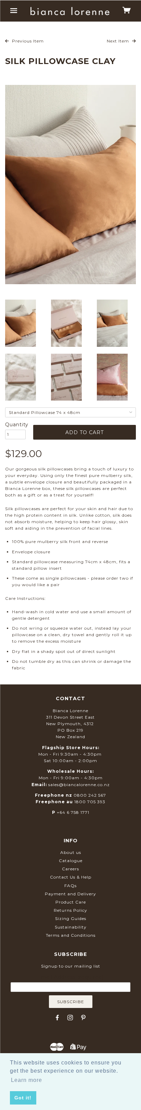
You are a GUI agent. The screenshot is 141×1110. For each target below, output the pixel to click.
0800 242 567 (90, 795)
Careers (70, 868)
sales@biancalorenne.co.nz (79, 784)
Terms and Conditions (70, 935)
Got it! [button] (22, 1097)
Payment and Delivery (70, 893)
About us (70, 852)
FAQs (70, 885)
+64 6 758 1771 (73, 812)
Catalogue (70, 860)
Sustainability (71, 927)
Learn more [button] (26, 1080)
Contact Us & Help (70, 877)
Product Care (70, 902)
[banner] (70, 11)
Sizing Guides (70, 918)
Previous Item (27, 40)
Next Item (118, 40)
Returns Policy (70, 910)
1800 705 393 (89, 801)
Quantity (15, 424)
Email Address (70, 977)
